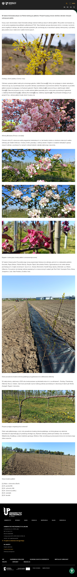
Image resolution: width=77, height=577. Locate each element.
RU (67, 7)
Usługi (53, 520)
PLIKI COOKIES (36, 568)
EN (64, 7)
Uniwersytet (7, 520)
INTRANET (15, 562)
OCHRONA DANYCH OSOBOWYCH (39, 559)
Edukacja (34, 520)
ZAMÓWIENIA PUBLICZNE (17, 559)
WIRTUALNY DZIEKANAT (61, 559)
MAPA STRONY (46, 568)
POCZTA (4, 562)
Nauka (26, 520)
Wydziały (17, 520)
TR (74, 7)
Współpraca (44, 520)
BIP (3, 559)
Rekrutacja (63, 520)
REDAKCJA (27, 562)
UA (71, 7)
